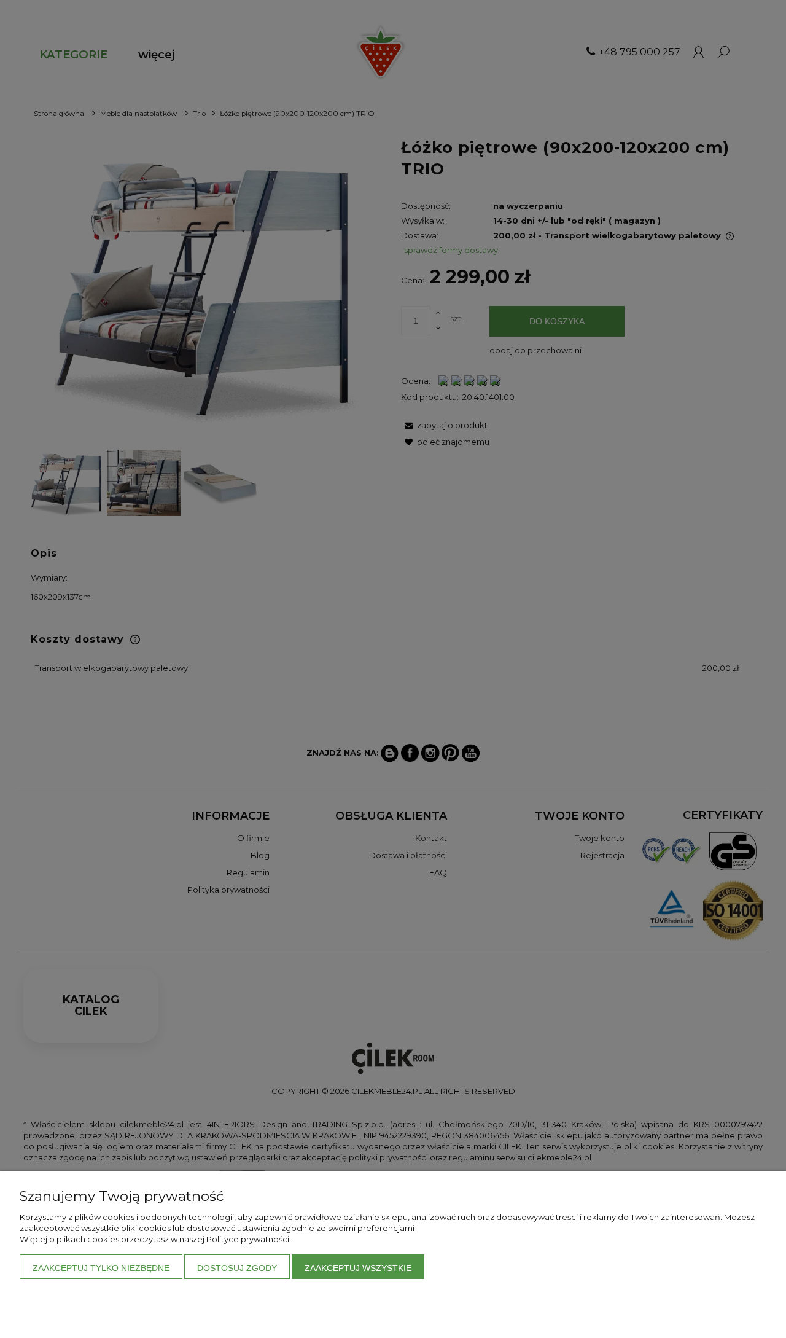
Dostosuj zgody (237, 1268)
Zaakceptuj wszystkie (358, 1268)
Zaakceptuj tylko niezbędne (101, 1268)
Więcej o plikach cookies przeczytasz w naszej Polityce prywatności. (155, 1239)
